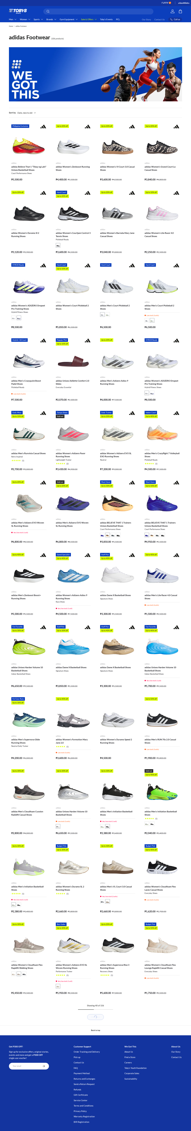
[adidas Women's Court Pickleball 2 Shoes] (73, 281)
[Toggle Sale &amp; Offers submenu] (95, 19)
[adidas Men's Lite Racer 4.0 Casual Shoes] (162, 570)
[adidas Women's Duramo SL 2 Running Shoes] (73, 862)
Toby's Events (106, 19)
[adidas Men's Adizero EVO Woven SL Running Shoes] (29, 498)
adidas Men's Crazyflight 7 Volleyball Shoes (162, 455)
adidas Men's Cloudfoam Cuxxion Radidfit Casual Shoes (27, 813)
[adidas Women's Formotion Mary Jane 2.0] (73, 714)
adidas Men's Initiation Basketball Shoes (116, 813)
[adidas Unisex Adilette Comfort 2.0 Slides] (73, 356)
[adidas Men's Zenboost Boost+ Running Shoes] (29, 570)
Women (23, 19)
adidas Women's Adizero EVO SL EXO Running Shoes (115, 455)
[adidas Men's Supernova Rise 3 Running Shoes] (117, 940)
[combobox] (98, 11)
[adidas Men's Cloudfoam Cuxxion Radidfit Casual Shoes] (29, 786)
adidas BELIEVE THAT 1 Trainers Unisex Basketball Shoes (115, 524)
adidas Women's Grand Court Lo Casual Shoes (160, 168)
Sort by (12, 112)
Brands (49, 19)
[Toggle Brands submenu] (55, 19)
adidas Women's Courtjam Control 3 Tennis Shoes (73, 234)
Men (11, 19)
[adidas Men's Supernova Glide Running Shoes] (29, 714)
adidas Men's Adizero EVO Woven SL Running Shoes (27, 524)
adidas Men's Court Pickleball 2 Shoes (115, 307)
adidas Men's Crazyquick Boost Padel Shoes (26, 382)
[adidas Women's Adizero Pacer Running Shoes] (73, 428)
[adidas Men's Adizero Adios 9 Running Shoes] (117, 356)
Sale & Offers (87, 19)
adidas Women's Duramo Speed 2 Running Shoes (116, 741)
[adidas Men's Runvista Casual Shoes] (29, 428)
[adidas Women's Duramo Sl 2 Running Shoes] (29, 208)
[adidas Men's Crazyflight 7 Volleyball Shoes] (162, 428)
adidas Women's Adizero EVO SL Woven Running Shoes (71, 966)
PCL (118, 19)
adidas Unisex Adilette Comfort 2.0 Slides (72, 382)
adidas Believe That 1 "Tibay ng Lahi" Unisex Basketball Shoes (28, 168)
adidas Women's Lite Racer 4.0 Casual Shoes (159, 234)
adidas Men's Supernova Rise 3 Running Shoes (114, 966)
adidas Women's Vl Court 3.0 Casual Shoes (117, 168)
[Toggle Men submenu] (15, 19)
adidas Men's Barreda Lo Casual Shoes (115, 1048)
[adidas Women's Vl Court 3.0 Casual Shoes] (117, 142)
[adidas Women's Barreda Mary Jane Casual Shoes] (117, 208)
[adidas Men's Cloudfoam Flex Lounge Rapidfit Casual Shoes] (29, 1021)
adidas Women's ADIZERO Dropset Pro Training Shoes (28, 307)
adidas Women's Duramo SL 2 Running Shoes (70, 888)
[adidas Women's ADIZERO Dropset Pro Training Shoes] (29, 281)
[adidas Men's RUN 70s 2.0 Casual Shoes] (162, 714)
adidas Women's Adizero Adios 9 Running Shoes (71, 597)
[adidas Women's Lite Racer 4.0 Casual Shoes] (162, 208)
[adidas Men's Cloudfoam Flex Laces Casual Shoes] (29, 1094)
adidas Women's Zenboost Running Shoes (73, 168)
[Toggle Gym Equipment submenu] (76, 19)
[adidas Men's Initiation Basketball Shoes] (117, 786)
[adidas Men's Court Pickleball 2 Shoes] (117, 281)
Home (11, 26)
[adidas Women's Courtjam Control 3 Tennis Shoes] (73, 208)
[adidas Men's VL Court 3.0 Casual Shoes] (117, 862)
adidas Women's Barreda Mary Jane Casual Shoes (117, 234)
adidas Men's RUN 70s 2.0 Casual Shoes (160, 741)
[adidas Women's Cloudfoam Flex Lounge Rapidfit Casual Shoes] (162, 940)
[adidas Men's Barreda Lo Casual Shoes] (117, 1021)
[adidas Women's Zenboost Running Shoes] (73, 142)
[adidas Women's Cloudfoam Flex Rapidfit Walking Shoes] (29, 940)
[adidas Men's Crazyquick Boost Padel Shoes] (29, 356)
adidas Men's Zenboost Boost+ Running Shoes (26, 597)
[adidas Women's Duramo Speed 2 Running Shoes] (117, 714)
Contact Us (159, 19)
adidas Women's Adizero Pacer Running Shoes (70, 455)
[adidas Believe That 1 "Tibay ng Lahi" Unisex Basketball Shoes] (29, 142)
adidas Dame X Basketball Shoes (115, 595)
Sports (37, 19)
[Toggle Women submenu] (29, 19)
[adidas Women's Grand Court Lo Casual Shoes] (162, 142)
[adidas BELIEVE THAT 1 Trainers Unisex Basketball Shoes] (117, 498)
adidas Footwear (21, 26)
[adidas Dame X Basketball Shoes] (117, 570)
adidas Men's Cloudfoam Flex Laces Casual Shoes (28, 1120)
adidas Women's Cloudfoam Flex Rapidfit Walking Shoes (27, 966)
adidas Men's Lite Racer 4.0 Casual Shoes (161, 597)
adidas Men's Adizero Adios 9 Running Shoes (114, 382)
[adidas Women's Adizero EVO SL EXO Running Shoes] (117, 428)
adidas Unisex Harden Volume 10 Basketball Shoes (27, 669)
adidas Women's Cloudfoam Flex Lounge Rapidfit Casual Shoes (160, 966)
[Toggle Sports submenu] (42, 19)
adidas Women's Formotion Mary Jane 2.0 (72, 741)
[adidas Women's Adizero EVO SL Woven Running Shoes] (73, 940)
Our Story (146, 19)
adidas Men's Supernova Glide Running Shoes (25, 741)
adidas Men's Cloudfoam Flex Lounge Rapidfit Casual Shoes (25, 1048)
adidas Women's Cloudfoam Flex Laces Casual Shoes (160, 888)
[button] (58, 245)
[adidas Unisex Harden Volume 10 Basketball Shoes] (29, 642)
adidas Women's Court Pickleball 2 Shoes (72, 307)
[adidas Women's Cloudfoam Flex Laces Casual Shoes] (162, 862)
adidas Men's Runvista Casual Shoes (28, 453)
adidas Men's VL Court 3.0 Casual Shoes (116, 888)
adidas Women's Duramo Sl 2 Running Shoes (25, 234)
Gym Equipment (67, 19)
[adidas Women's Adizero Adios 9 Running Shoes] (73, 570)
